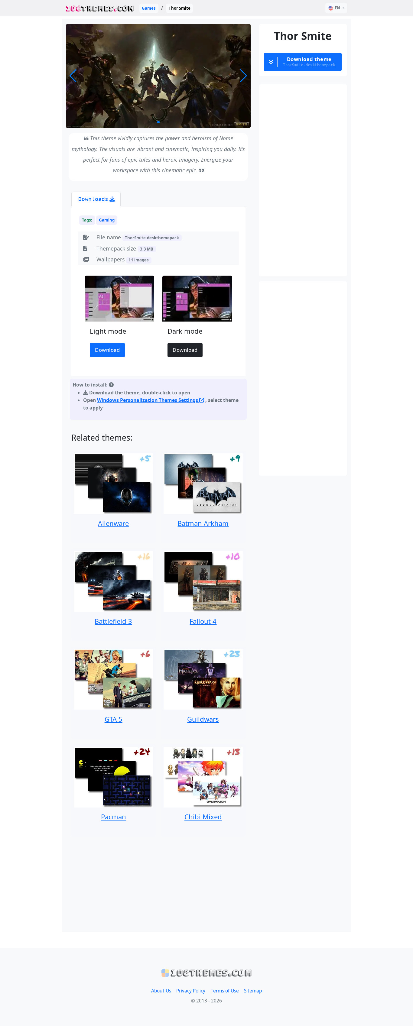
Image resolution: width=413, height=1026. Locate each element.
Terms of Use (225, 991)
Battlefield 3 (113, 621)
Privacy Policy (190, 991)
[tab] (96, 199)
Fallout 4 (203, 621)
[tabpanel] (158, 314)
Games (149, 8)
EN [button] (337, 8)
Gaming (107, 220)
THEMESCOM (100, 8)
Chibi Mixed (203, 816)
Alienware (113, 523)
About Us (161, 991)
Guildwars (203, 718)
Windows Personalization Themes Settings (148, 400)
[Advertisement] (158, 884)
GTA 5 (113, 718)
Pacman (113, 816)
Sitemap (253, 991)
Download (107, 349)
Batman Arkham (203, 523)
